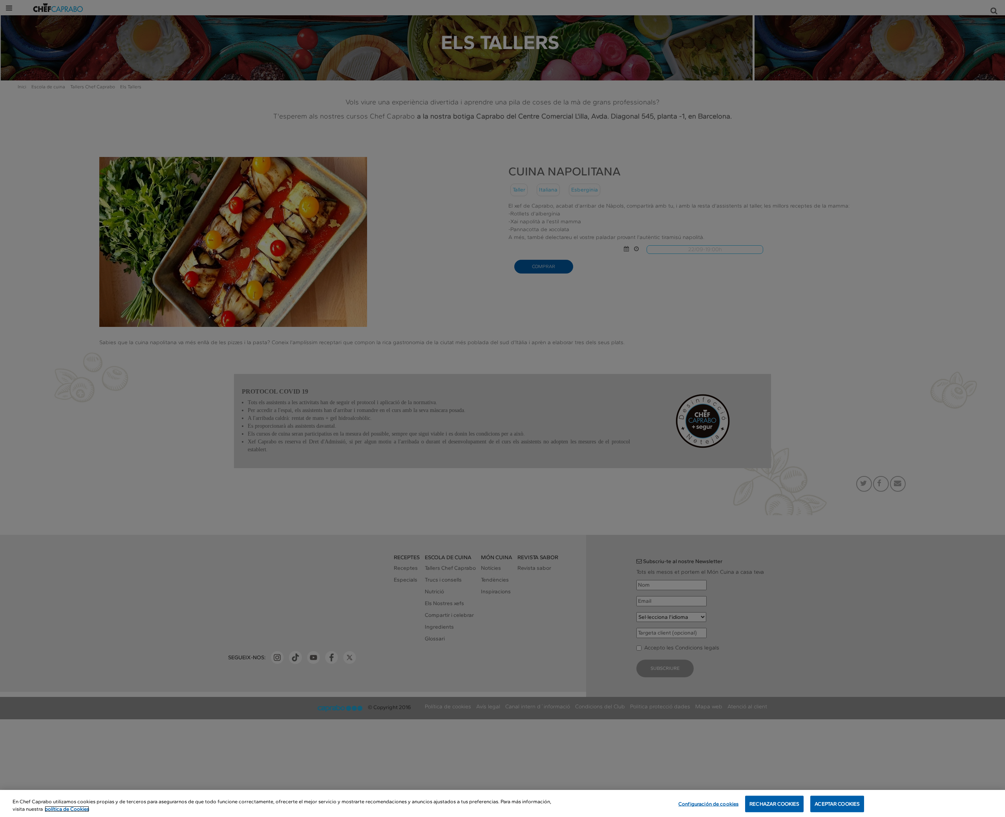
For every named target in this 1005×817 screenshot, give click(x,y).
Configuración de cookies (708, 804)
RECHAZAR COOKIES (774, 804)
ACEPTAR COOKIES (837, 804)
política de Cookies (67, 809)
